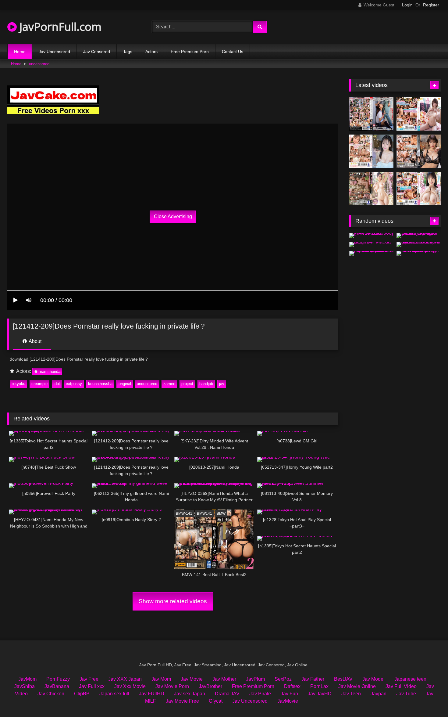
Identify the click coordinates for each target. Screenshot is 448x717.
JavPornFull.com (59, 26)
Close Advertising (173, 216)
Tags (127, 51)
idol (57, 383)
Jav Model (373, 679)
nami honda (49, 371)
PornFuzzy (58, 679)
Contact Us (232, 51)
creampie (39, 383)
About (34, 341)
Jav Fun (289, 693)
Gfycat (215, 701)
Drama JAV (227, 693)
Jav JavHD (320, 693)
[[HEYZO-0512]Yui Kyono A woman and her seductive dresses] (418, 244)
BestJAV (343, 679)
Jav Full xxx (92, 686)
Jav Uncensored (54, 51)
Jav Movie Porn (172, 686)
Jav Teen (351, 693)
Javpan (378, 693)
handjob (206, 383)
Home (20, 51)
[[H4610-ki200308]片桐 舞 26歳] (371, 235)
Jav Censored (96, 51)
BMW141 (204, 513)
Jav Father (312, 679)
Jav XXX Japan (125, 679)
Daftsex (292, 686)
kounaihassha (100, 383)
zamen (169, 383)
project (187, 383)
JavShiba (24, 686)
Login (407, 4)
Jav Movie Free (182, 701)
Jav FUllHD (151, 693)
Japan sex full (114, 693)
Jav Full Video (401, 686)
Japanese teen (410, 679)
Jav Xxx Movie (130, 686)
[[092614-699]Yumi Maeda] (371, 244)
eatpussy (74, 383)
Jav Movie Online (357, 686)
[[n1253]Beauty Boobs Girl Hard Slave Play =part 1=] (418, 235)
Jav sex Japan (189, 693)
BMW (221, 513)
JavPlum (255, 679)
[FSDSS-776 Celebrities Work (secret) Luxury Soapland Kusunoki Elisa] (418, 151)
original (125, 383)
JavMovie (287, 701)
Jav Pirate (260, 693)
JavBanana (56, 686)
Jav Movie (192, 679)
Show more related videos (173, 601)
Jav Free (89, 679)
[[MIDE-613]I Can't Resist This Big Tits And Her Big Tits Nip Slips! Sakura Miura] (418, 253)
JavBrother (210, 686)
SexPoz (283, 679)
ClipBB (82, 693)
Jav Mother (224, 679)
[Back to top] (429, 699)
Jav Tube (406, 693)
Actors (151, 51)
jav (221, 383)
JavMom (27, 679)
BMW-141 (184, 513)
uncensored (39, 64)
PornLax (319, 686)
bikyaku (18, 383)
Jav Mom (161, 679)
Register (431, 4)
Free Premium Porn (190, 51)
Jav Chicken (50, 693)
